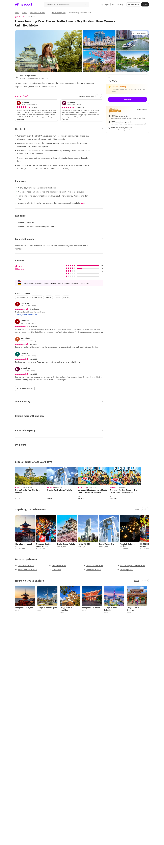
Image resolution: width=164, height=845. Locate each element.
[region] (31, 476)
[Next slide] (101, 96)
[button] (48, 51)
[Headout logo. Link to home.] (23, 4)
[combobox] (66, 4)
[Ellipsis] (48, 13)
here (82, 203)
